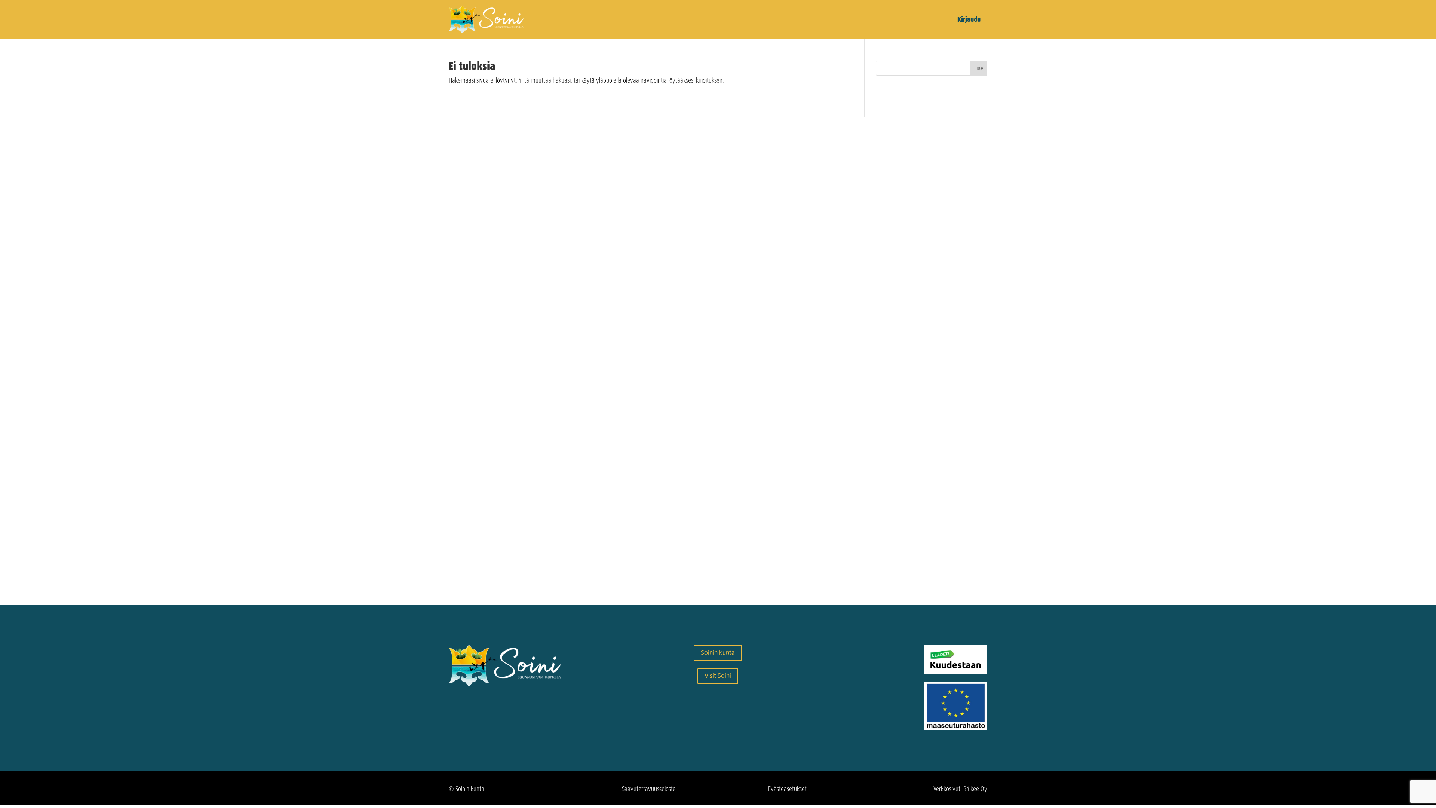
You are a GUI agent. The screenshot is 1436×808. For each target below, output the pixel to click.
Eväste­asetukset (787, 788)
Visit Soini (718, 676)
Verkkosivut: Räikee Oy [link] (960, 788)
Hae (978, 68)
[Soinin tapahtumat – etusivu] (486, 31)
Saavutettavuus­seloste (649, 788)
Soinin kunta (718, 652)
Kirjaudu (969, 19)
